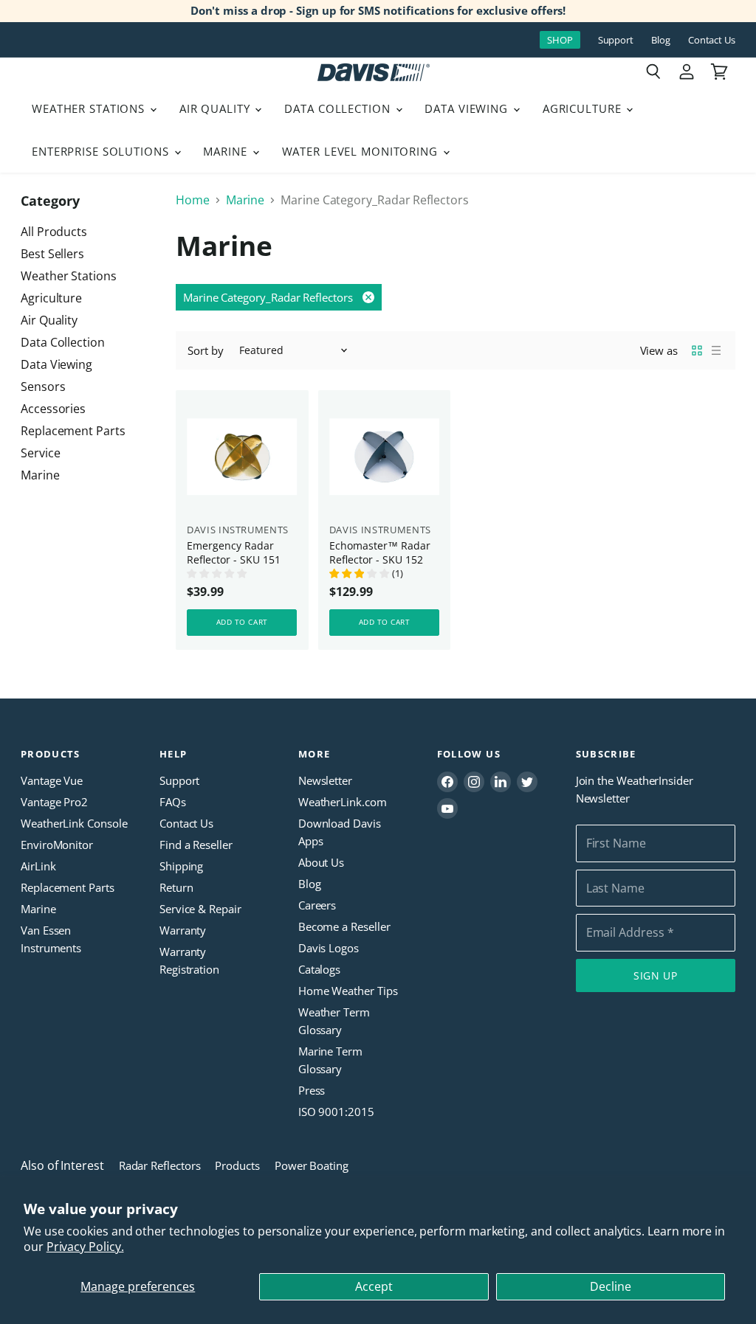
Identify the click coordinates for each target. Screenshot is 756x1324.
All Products (54, 231)
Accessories (53, 409)
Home (193, 200)
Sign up (655, 975)
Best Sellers (52, 254)
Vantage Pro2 (54, 801)
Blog (660, 40)
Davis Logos (328, 947)
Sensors (43, 386)
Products (237, 1165)
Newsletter (325, 780)
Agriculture (584, 108)
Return (176, 887)
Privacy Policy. (85, 1246)
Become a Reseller (344, 926)
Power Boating (311, 1165)
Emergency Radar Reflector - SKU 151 (234, 552)
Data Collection (339, 108)
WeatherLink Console (74, 823)
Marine (226, 151)
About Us (321, 862)
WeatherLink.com (342, 801)
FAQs (172, 801)
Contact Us (711, 40)
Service (40, 453)
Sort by (205, 350)
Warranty (182, 930)
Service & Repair (200, 908)
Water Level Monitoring (361, 151)
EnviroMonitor (57, 844)
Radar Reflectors (160, 1165)
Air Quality (216, 108)
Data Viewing (468, 108)
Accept (374, 1286)
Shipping (181, 866)
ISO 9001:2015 (336, 1111)
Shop (560, 39)
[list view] (716, 350)
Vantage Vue (52, 780)
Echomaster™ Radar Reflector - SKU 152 (379, 552)
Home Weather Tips (348, 990)
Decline (610, 1286)
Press (312, 1090)
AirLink (38, 866)
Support (615, 40)
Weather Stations (90, 108)
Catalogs (319, 969)
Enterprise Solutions (102, 151)
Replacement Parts (73, 431)
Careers (317, 905)
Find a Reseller (196, 844)
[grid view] (697, 350)
